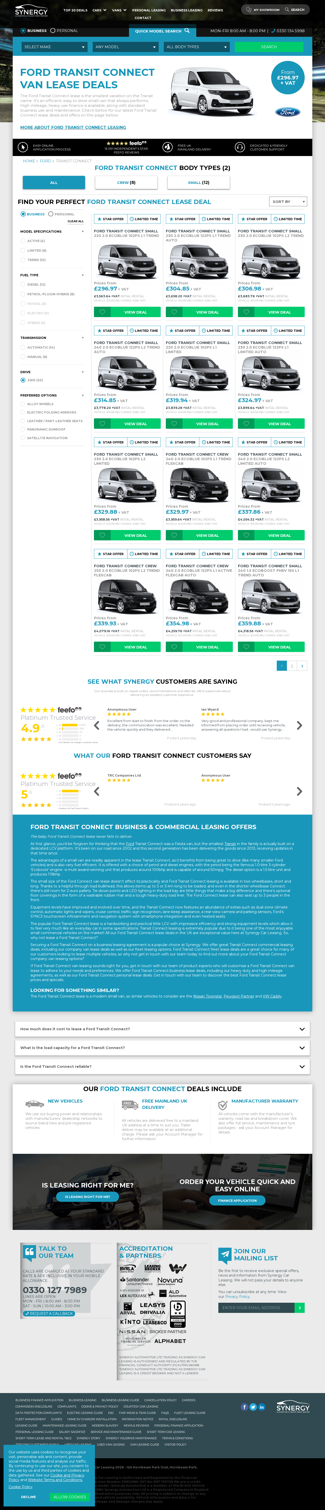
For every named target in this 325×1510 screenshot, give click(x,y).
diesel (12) (36, 284)
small (198, 182)
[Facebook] (244, 1407)
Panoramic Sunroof (46, 429)
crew (126, 182)
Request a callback (51, 1313)
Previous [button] (93, 725)
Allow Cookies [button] (70, 1497)
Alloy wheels (40, 404)
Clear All (76, 221)
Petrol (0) (36, 304)
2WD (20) (35, 380)
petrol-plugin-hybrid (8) (51, 294)
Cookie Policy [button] (20, 1487)
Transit (230, 844)
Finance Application (237, 1201)
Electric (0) (38, 313)
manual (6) (37, 357)
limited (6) (36, 250)
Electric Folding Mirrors (51, 412)
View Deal (135, 312)
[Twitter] (253, 1407)
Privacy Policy (237, 1296)
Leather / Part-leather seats (55, 421)
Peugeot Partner (239, 996)
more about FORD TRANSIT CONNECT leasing (73, 127)
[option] (151, 723)
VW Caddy (272, 996)
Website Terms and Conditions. (55, 1480)
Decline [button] (28, 1497)
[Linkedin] (262, 1407)
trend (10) (36, 260)
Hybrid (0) (36, 323)
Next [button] (295, 725)
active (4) (36, 241)
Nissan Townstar (207, 996)
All (54, 182)
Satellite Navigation (47, 438)
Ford (130, 844)
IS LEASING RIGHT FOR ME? (87, 1197)
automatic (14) (41, 347)
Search (297, 10)
